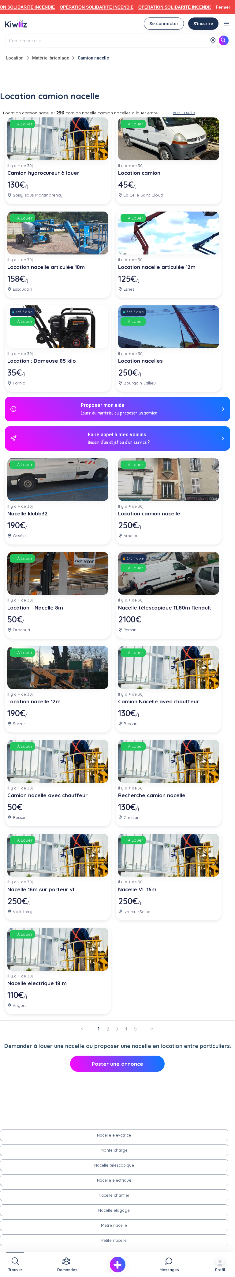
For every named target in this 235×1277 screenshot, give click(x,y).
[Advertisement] (117, 77)
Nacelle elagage (114, 1210)
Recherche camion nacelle (151, 795)
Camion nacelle (93, 57)
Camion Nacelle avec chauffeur (158, 701)
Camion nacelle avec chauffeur (47, 795)
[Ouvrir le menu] (226, 23)
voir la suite (184, 112)
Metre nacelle (114, 1225)
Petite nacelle (114, 1240)
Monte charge (114, 1150)
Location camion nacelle (149, 513)
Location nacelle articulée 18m (46, 267)
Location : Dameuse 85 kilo (41, 360)
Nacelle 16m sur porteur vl (40, 889)
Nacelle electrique (114, 1180)
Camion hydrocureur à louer (43, 173)
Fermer (223, 7)
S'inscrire (203, 23)
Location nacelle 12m (34, 701)
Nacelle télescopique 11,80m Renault (164, 607)
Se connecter (163, 23)
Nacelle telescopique (114, 1165)
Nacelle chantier (114, 1195)
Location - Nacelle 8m (35, 607)
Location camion (139, 173)
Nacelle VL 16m (137, 889)
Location (15, 57)
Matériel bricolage (50, 57)
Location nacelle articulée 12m (157, 267)
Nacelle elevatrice (114, 1135)
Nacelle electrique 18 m (37, 983)
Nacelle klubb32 (27, 513)
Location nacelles (140, 360)
